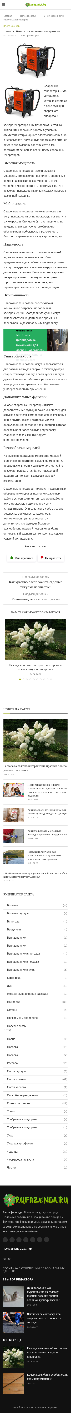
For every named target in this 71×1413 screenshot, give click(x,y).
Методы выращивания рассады (37, 993)
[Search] (67, 4)
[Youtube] (25, 1239)
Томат (37, 1111)
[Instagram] (19, 1239)
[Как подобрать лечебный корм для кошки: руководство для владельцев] (13, 815)
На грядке (37, 1002)
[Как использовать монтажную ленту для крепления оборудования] (13, 836)
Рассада (37, 1063)
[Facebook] (5, 1239)
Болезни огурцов (37, 913)
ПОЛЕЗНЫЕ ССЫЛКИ (17, 1249)
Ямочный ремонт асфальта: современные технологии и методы (44, 1318)
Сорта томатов (37, 1079)
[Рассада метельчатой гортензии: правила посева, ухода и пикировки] (35, 639)
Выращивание (37, 937)
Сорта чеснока (37, 1087)
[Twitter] (12, 1239)
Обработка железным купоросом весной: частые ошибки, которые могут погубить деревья (35, 875)
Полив (37, 1039)
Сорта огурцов (37, 1071)
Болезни (37, 905)
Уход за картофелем (37, 1143)
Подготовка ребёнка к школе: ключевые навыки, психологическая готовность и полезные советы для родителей (47, 790)
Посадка (37, 1047)
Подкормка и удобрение (37, 1018)
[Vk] (32, 1239)
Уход (37, 1135)
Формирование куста (37, 1159)
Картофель (37, 977)
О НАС (7, 1259)
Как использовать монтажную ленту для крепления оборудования (47, 832)
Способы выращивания (37, 1095)
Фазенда (37, 1151)
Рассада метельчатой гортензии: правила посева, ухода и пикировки (35, 768)
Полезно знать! (28, 16)
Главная (7, 16)
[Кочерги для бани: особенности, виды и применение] (13, 1383)
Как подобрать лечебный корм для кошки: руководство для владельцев (47, 811)
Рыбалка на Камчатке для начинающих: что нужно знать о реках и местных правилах (45, 855)
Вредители (37, 929)
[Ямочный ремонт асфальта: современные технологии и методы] (13, 1322)
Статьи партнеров (37, 1103)
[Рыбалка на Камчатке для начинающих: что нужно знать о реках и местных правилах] (13, 857)
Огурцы (37, 1010)
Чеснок (37, 1167)
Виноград (37, 921)
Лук (37, 985)
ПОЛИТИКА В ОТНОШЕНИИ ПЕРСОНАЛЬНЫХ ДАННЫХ (34, 1270)
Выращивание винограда (37, 953)
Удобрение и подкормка (37, 1119)
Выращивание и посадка (37, 961)
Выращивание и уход (37, 969)
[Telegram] (39, 1239)
